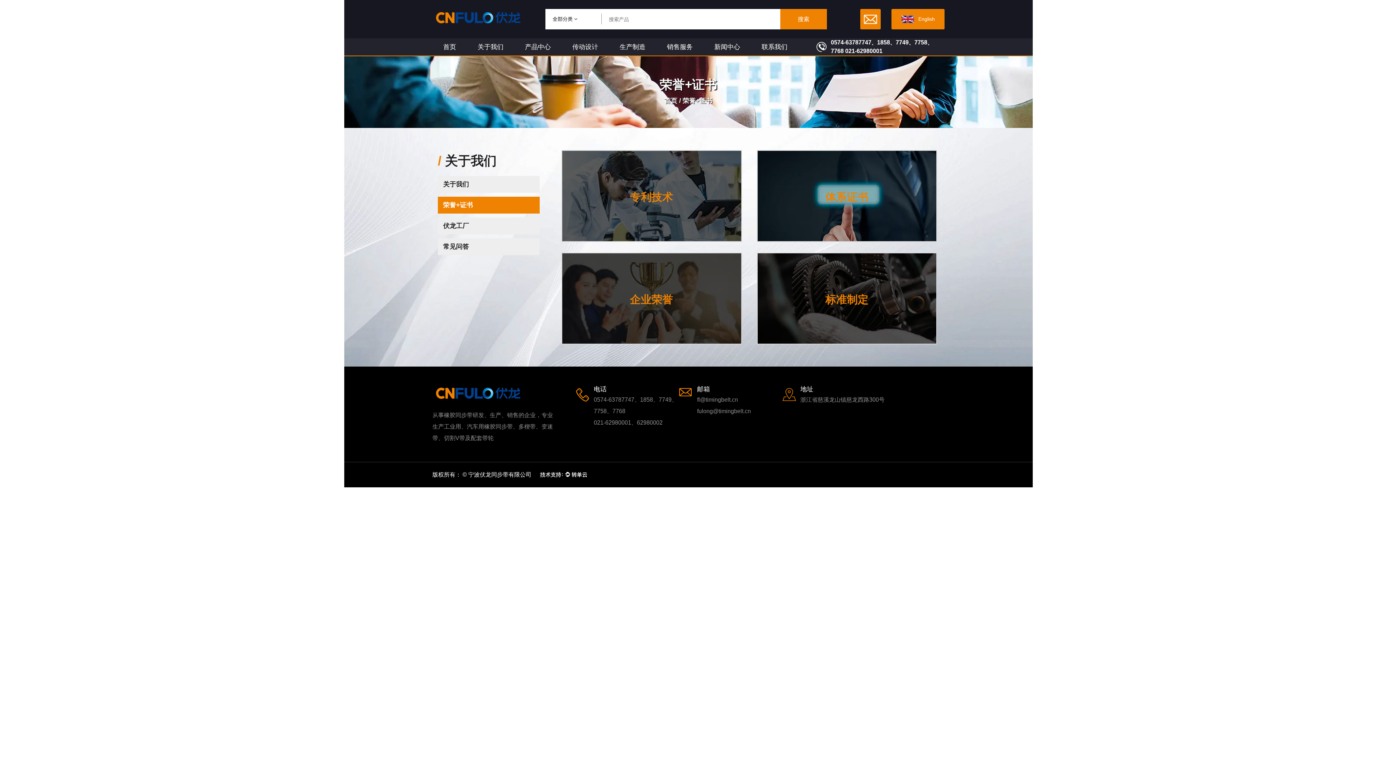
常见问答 (456, 246)
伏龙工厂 (456, 225)
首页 (449, 47)
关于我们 (490, 47)
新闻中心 (727, 47)
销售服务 (680, 47)
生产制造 (632, 47)
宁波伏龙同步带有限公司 (499, 475)
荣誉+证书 (458, 205)
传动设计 (585, 47)
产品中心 (538, 47)
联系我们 (774, 47)
